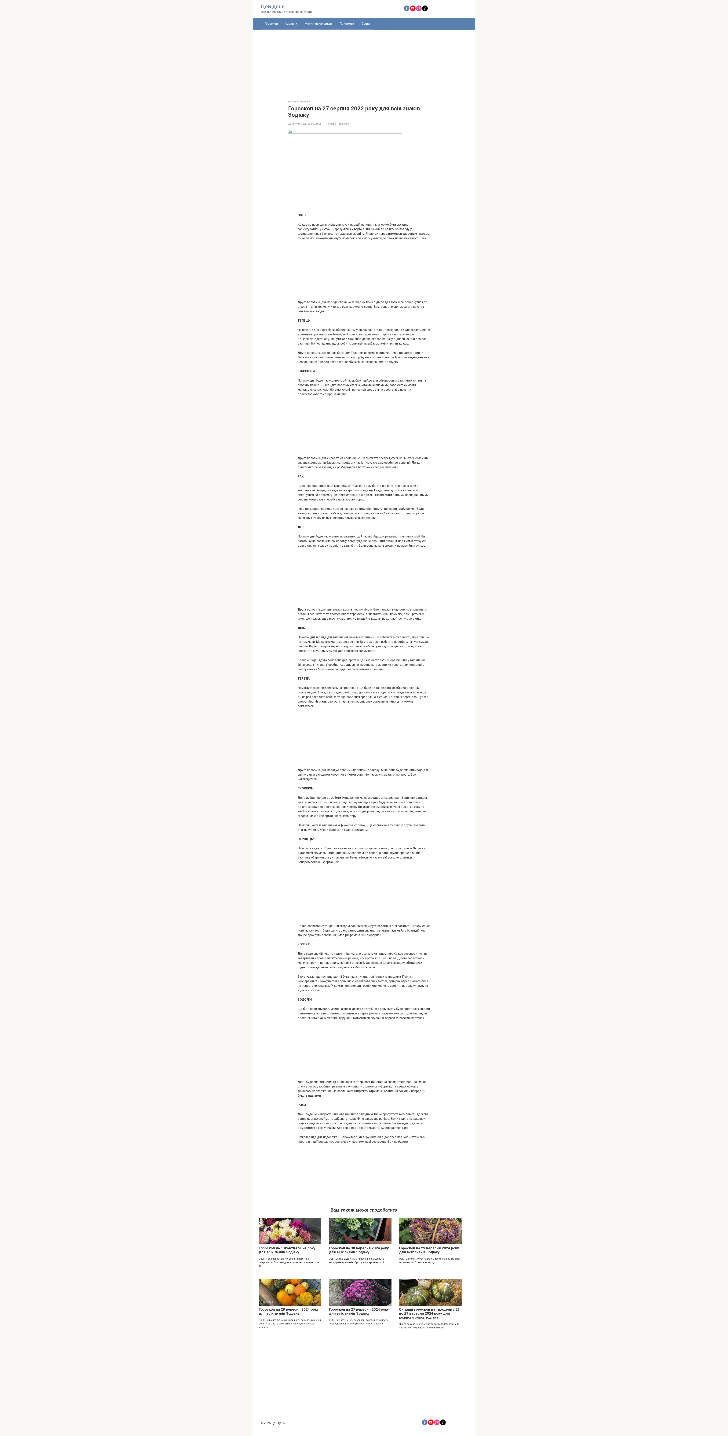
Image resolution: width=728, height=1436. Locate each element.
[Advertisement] (364, 61)
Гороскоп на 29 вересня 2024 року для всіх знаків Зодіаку (429, 1250)
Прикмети (347, 23)
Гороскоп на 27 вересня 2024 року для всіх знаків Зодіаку (359, 1311)
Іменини (291, 23)
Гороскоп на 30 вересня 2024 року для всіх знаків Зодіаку (359, 1250)
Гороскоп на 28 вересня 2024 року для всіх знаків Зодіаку (289, 1311)
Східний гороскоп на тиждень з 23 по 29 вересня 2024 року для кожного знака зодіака (429, 1313)
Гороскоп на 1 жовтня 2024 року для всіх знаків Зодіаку (287, 1250)
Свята (366, 23)
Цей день (273, 6)
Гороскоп (271, 23)
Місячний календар (318, 23)
